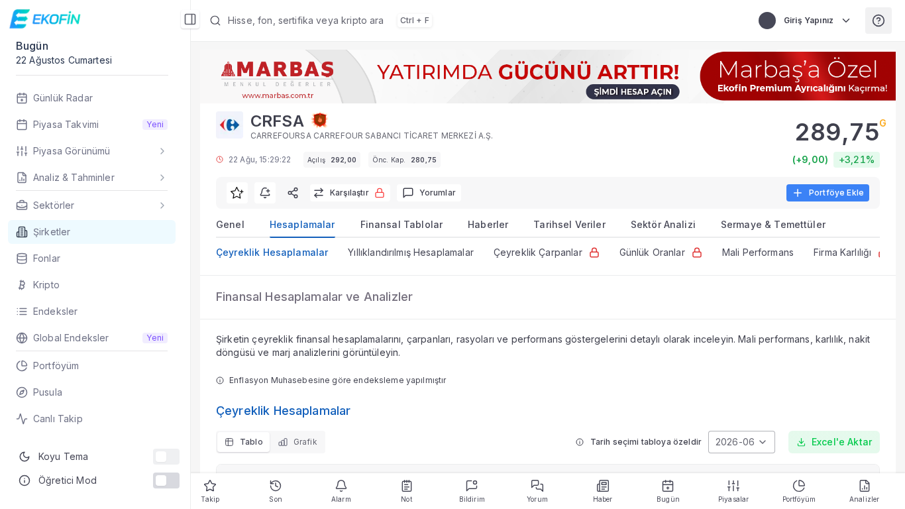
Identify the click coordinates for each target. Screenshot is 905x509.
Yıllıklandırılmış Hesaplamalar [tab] (411, 252)
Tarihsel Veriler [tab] (569, 224)
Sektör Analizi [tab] (663, 224)
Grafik (305, 442)
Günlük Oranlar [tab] (652, 252)
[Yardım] (878, 20)
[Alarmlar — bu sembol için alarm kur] (265, 192)
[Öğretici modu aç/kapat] (166, 480)
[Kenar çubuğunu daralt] (190, 19)
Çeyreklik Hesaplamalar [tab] (272, 252)
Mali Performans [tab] (758, 252)
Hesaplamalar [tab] (302, 224)
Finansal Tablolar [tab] (401, 224)
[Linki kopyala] (292, 192)
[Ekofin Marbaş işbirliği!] (548, 76)
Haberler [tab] (488, 224)
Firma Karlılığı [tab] (842, 252)
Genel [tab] (230, 224)
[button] (470, 20)
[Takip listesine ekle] (237, 192)
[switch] (166, 457)
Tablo (251, 442)
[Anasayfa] (46, 19)
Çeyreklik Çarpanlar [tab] (538, 252)
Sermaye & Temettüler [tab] (773, 224)
